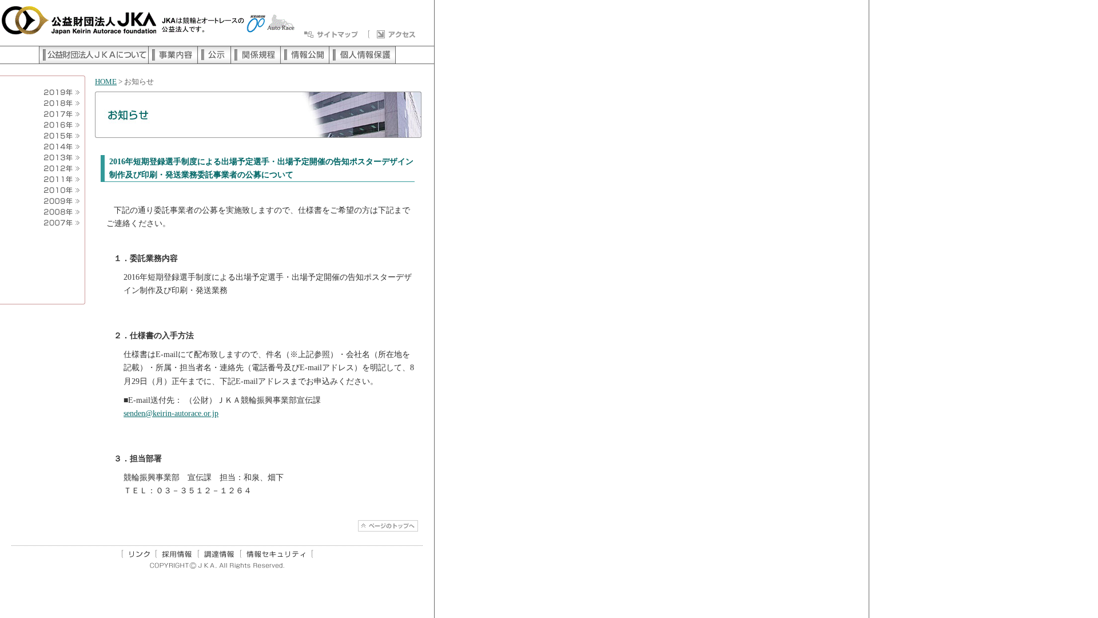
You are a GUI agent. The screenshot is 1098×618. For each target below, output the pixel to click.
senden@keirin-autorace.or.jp (171, 413)
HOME (106, 82)
